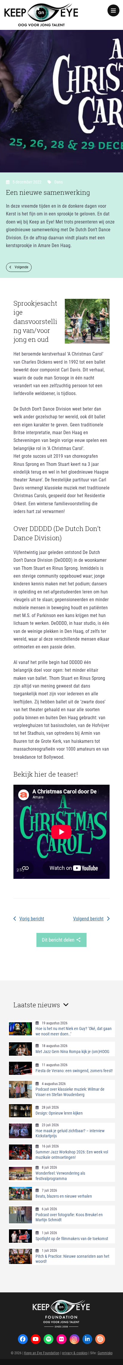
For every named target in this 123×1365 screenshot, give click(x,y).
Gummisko (105, 1352)
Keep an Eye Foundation (41, 1352)
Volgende (21, 266)
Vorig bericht (31, 918)
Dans (58, 182)
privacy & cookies (74, 1352)
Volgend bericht (88, 918)
